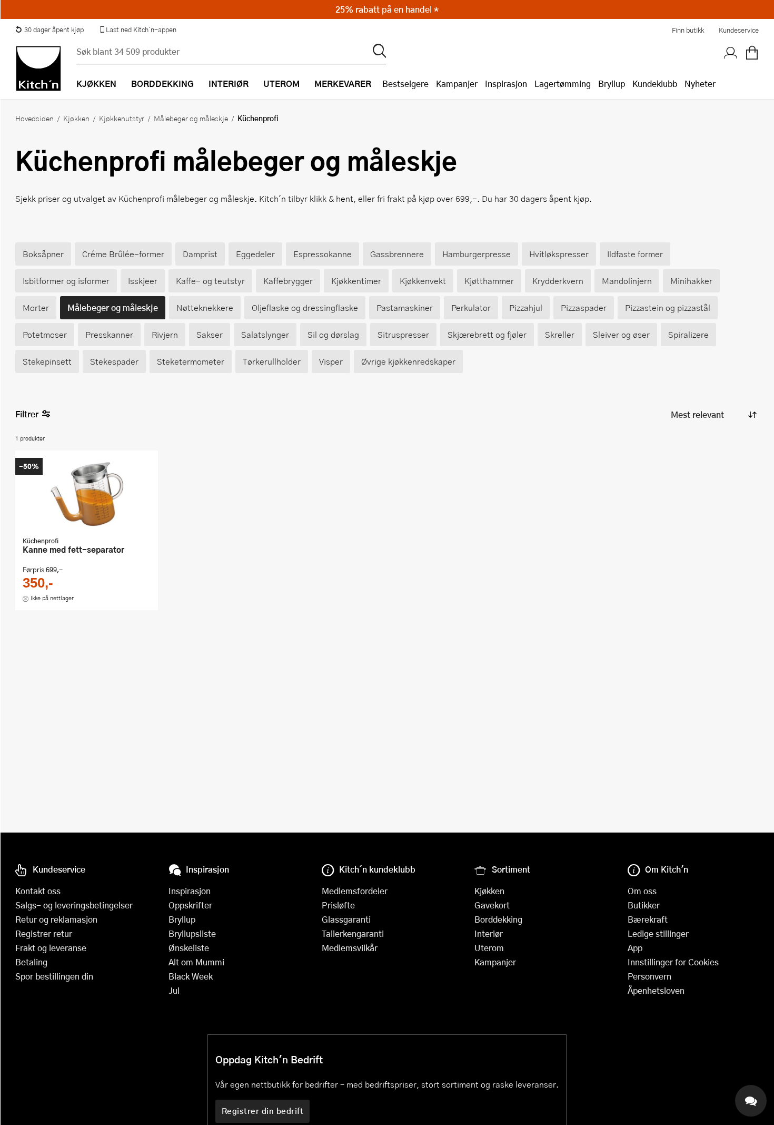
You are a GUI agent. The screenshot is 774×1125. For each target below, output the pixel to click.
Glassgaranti (346, 919)
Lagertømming (562, 83)
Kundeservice (739, 30)
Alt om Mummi (196, 962)
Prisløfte (338, 905)
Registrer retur (43, 933)
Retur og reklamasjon (56, 919)
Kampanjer (457, 83)
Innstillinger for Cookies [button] (673, 962)
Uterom (489, 948)
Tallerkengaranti (353, 933)
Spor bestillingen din (54, 976)
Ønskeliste (188, 948)
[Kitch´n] (38, 68)
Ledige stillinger (658, 933)
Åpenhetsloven (656, 990)
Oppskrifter (190, 905)
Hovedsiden (34, 118)
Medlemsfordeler (355, 891)
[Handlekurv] (752, 53)
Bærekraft (648, 919)
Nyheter (700, 83)
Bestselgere (405, 83)
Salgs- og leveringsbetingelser (74, 905)
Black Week (190, 976)
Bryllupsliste (192, 933)
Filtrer (26, 414)
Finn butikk (688, 30)
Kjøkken (76, 118)
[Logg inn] (731, 53)
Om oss (642, 891)
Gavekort (492, 905)
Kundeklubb (654, 83)
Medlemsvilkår (350, 948)
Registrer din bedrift (263, 1111)
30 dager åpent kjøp (54, 29)
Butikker (644, 905)
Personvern (649, 976)
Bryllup (611, 83)
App (635, 948)
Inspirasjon (506, 83)
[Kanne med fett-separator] (87, 495)
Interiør (488, 933)
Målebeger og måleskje (191, 118)
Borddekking (498, 919)
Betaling (31, 962)
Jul (174, 990)
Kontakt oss (38, 891)
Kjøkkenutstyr (121, 118)
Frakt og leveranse (50, 948)
